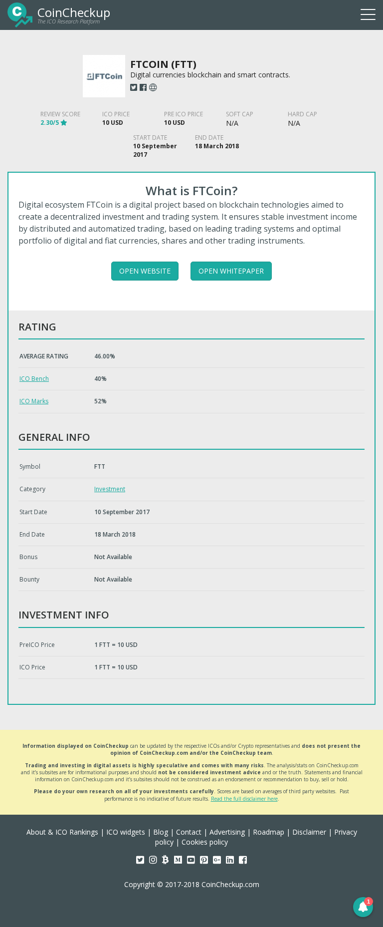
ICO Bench (34, 378)
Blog (160, 832)
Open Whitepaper (231, 271)
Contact (188, 832)
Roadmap (268, 832)
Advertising (227, 832)
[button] (363, 907)
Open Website (145, 271)
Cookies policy (205, 842)
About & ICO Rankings (62, 832)
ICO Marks (33, 401)
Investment (109, 489)
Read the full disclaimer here (244, 798)
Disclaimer (309, 832)
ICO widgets (125, 832)
